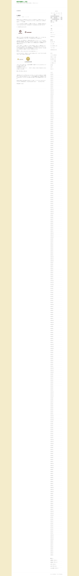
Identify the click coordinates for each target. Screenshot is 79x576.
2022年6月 (51, 173)
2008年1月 (51, 509)
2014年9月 (51, 350)
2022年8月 (51, 169)
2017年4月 (51, 296)
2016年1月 (51, 318)
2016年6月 (51, 308)
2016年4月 (51, 312)
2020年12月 (52, 209)
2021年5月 (51, 199)
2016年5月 (51, 310)
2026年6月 (51, 78)
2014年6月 (51, 356)
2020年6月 (51, 221)
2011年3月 (51, 433)
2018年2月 (51, 276)
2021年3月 (51, 203)
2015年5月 (51, 334)
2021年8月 (51, 193)
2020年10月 (52, 213)
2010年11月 (52, 441)
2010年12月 (52, 439)
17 (56, 17)
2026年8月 (51, 74)
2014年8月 (51, 352)
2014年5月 (51, 358)
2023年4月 (51, 153)
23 (54, 19)
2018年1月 (51, 278)
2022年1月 (51, 183)
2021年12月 (52, 185)
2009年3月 (51, 481)
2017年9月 (51, 286)
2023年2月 (51, 157)
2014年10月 (52, 348)
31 (56, 20)
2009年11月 (52, 465)
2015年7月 (51, 330)
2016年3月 (51, 314)
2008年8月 (51, 495)
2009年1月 (51, 485)
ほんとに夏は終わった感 (53, 45)
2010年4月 (51, 455)
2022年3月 (51, 179)
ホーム (17, 6)
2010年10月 (52, 443)
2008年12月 (52, 487)
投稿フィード (52, 32)
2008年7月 (51, 497)
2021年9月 (51, 191)
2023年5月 (51, 151)
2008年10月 (52, 491)
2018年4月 (51, 272)
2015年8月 (51, 328)
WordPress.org (52, 36)
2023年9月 (51, 143)
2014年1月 (51, 366)
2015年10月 (52, 324)
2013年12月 (52, 368)
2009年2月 (51, 483)
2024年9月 (51, 119)
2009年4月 (51, 479)
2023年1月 (51, 159)
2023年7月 (51, 147)
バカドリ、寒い (52, 47)
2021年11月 (52, 187)
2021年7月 (51, 195)
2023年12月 (52, 137)
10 (56, 16)
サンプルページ (22, 6)
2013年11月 (52, 370)
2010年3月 (51, 457)
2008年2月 (51, 507)
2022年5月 (51, 175)
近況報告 (51, 560)
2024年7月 (51, 123)
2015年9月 (51, 326)
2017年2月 (51, 300)
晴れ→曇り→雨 (52, 41)
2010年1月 (51, 461)
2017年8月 (51, 288)
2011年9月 (51, 421)
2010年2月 (51, 459)
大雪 (51, 564)
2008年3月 (51, 505)
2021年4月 (51, 201)
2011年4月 (51, 431)
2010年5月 (51, 453)
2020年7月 (51, 219)
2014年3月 (51, 362)
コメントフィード (52, 34)
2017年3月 (51, 298)
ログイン (51, 30)
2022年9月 (51, 167)
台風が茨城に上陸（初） (53, 49)
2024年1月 (51, 135)
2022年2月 (51, 181)
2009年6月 (51, 475)
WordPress (54, 574)
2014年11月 (52, 346)
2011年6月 (51, 427)
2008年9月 (51, 493)
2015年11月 (52, 322)
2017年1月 (51, 302)
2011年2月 (51, 435)
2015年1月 (51, 342)
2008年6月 (51, 499)
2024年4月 (51, 129)
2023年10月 (52, 141)
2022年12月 (52, 161)
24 (56, 19)
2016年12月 (52, 304)
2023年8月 (51, 145)
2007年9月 (51, 517)
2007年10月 (52, 515)
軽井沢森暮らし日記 (22, 1)
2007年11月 (52, 513)
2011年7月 (51, 425)
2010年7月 (51, 449)
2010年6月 (51, 451)
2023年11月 (52, 139)
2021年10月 (52, 189)
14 (51, 17)
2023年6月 (51, 149)
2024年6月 (51, 125)
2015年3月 (51, 338)
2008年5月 (51, 501)
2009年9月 (51, 469)
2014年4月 (51, 360)
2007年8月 (51, 519)
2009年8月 (51, 471)
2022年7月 (51, 171)
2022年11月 (52, 163)
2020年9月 (51, 215)
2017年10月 (52, 284)
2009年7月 (51, 473)
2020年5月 (51, 223)
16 (54, 17)
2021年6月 (51, 197)
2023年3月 (51, 155)
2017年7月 (51, 290)
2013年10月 (52, 372)
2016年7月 (51, 306)
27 (61, 19)
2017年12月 (52, 280)
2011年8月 (51, 423)
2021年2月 (51, 205)
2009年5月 (51, 477)
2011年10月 (52, 419)
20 (61, 17)
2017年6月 (51, 292)
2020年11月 (52, 211)
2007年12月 (52, 511)
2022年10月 (52, 165)
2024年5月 (51, 127)
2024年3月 (51, 131)
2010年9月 (51, 445)
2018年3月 (51, 274)
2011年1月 (51, 437)
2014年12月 (52, 344)
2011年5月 (51, 429)
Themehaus (60, 574)
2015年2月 (51, 340)
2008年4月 (51, 503)
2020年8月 (51, 217)
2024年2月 (51, 133)
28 (51, 20)
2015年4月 (51, 336)
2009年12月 (52, 463)
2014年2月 (51, 364)
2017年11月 (52, 282)
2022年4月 (51, 177)
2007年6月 (51, 523)
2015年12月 (52, 320)
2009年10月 (52, 467)
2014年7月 (51, 354)
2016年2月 (51, 316)
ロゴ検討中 (19, 15)
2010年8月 (51, 447)
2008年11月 (52, 489)
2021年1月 (51, 207)
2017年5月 (51, 294)
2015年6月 (51, 332)
